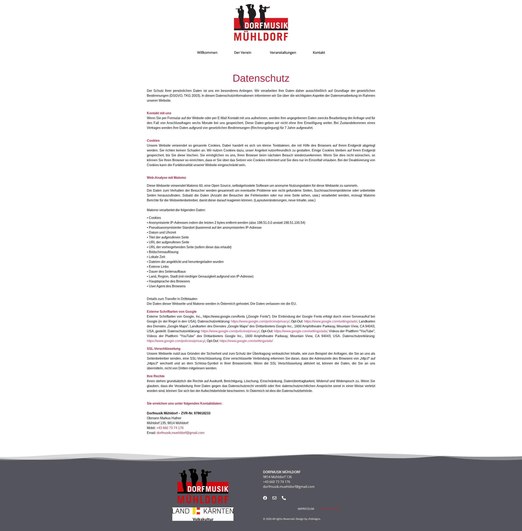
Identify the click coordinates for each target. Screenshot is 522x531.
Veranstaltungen (283, 52)
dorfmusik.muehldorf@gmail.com (180, 432)
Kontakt (319, 52)
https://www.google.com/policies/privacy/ (260, 321)
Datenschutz (331, 509)
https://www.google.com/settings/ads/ (330, 321)
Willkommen (207, 52)
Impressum (306, 509)
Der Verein (242, 52)
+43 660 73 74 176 (170, 428)
